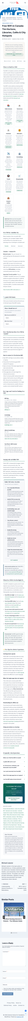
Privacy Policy (10, 1003)
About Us (18, 1003)
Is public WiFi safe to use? (9, 762)
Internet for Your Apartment (10, 825)
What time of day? (8, 321)
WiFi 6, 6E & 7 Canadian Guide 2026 (22, 887)
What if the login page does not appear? (13, 775)
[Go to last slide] (4, 917)
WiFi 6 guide (21, 672)
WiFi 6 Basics (20, 817)
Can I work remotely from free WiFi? (12, 771)
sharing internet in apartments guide (14, 574)
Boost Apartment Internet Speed (14, 829)
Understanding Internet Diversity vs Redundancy (7, 887)
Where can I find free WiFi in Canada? (12, 758)
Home (3, 17)
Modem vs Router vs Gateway (10, 819)
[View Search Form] (25, 3)
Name (5, 971)
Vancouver (20, 246)
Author (15, 1005)
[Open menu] (3, 3)
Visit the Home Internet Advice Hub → (14, 799)
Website (5, 984)
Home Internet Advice (11, 17)
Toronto (6, 246)
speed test (17, 613)
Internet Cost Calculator (11, 811)
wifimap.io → (7, 409)
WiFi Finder (19, 61)
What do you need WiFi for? (10, 315)
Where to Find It (7, 61)
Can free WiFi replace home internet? (12, 779)
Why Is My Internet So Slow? (14, 815)
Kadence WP (20, 1017)
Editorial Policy (8, 1005)
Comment (6, 951)
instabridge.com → (9, 425)
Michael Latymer (7, 39)
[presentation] (14, 909)
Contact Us (21, 1005)
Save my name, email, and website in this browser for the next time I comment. (14, 989)
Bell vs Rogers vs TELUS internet (13, 617)
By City (14, 61)
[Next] (24, 917)
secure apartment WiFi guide (15, 572)
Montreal (13, 246)
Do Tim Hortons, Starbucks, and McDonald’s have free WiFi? (11, 766)
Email (5, 978)
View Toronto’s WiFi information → (11, 289)
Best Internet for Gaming (18, 823)
